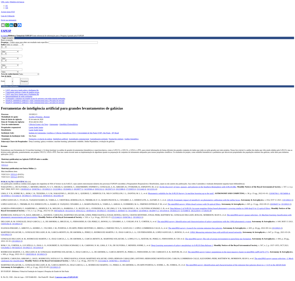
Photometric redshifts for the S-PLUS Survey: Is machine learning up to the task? (181, 193)
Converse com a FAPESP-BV (66, 277)
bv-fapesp (4, 36)
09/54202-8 (59, 211)
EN (7, 8)
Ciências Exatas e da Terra (38, 124)
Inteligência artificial (60, 139)
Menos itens (13, 162)
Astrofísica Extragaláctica (68, 124)
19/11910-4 (164, 211)
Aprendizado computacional (79, 139)
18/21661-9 (58, 196)
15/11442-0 (141, 189)
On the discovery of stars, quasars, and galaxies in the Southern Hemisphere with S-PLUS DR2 (197, 187)
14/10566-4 (89, 189)
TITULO (4, 165)
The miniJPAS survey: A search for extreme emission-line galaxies (195, 228)
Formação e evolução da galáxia (40, 139)
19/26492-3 (68, 189)
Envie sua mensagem (8, 20)
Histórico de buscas (17, 2)
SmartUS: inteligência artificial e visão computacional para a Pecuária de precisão (35, 101)
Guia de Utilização (8, 16)
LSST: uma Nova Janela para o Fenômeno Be (22, 94)
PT (7, 6)
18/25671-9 (110, 189)
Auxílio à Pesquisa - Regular (39, 117)
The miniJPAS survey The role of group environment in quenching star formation (218, 239)
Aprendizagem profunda (99, 139)
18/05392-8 (6, 224)
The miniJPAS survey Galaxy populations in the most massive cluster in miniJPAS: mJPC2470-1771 (228, 252)
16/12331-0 (151, 189)
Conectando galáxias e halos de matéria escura (22, 92)
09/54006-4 (285, 193)
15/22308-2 (57, 189)
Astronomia (53, 124)
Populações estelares (116, 139)
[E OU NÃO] (4, 47)
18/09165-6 (26, 189)
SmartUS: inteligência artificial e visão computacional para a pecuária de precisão (35, 103)
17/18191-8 (206, 211)
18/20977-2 (78, 189)
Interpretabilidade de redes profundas (19, 96)
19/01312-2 (99, 189)
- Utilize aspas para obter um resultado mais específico (25, 42)
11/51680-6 (185, 211)
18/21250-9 (195, 211)
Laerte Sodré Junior (36, 127)
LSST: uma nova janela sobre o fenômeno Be (22, 90)
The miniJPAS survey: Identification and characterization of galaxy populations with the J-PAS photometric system (204, 221)
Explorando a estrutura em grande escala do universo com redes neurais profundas (35, 99)
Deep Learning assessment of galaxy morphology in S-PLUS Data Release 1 (182, 245)
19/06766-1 (36, 189)
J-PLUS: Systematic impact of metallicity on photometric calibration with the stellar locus (203, 200)
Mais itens (5, 162)
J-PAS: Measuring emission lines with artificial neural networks (216, 232)
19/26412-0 (175, 211)
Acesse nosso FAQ (8, 12)
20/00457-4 (275, 204)
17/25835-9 (131, 189)
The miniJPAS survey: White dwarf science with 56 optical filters (194, 204)
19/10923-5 (47, 189)
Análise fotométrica (131, 139)
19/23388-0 (120, 189)
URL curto (5, 2)
